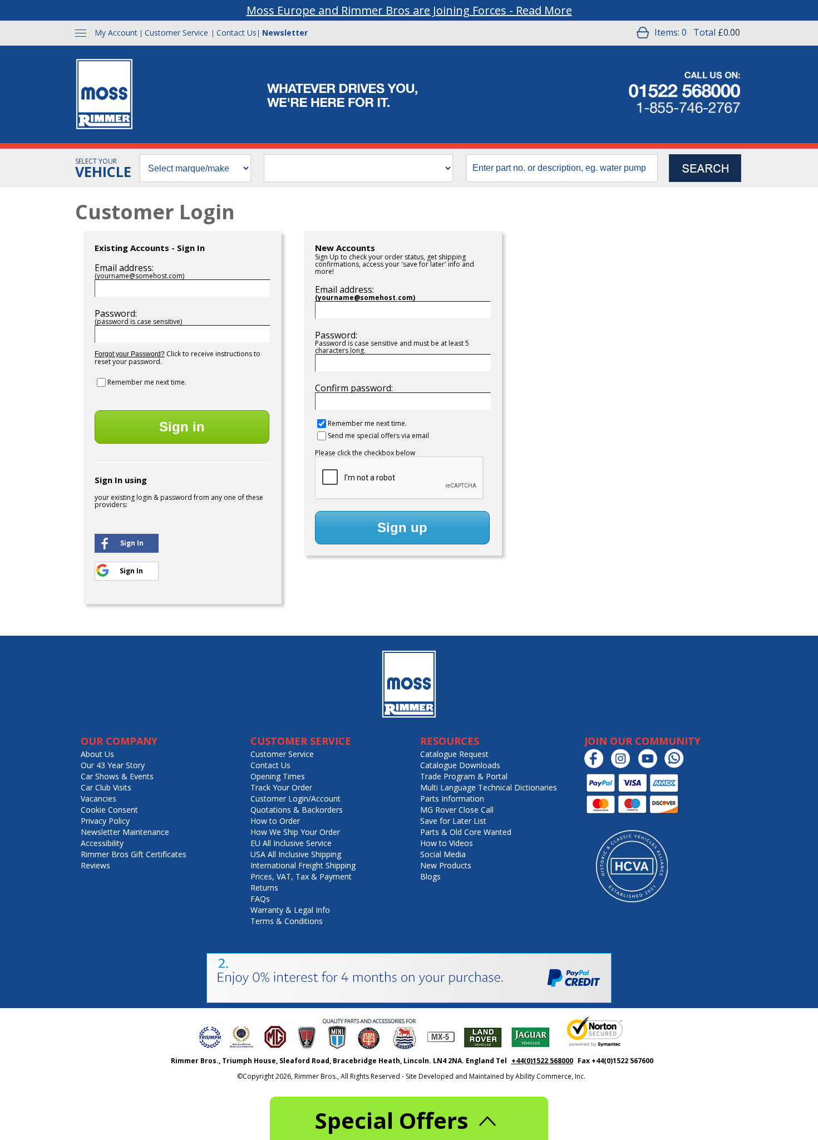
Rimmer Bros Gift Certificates (133, 854)
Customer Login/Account (295, 798)
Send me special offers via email (378, 435)
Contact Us (236, 32)
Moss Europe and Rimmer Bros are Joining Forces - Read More (409, 10)
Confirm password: (354, 388)
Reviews (95, 865)
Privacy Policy (105, 820)
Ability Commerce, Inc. (550, 1076)
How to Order (275, 820)
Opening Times (277, 776)
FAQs (260, 898)
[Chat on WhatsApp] (676, 765)
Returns (264, 887)
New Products (445, 865)
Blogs (430, 876)
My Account (116, 32)
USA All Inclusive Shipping (295, 854)
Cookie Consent (109, 809)
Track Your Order (281, 787)
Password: (116, 313)
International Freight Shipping (303, 865)
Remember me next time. (146, 382)
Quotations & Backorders (296, 809)
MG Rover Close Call (457, 809)
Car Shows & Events (117, 776)
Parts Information (452, 798)
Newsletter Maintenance (125, 832)
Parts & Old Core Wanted (465, 832)
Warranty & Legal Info (290, 910)
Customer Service (176, 32)
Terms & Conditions (286, 921)
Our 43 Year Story (113, 765)
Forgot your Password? (130, 354)
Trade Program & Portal (463, 776)
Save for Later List (453, 820)
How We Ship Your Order (295, 832)
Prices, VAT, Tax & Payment (301, 876)
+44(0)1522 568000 (542, 1060)
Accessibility (102, 843)
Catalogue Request (454, 754)
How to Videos (446, 843)
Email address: (124, 268)
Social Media (443, 854)
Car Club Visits (106, 787)
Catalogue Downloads (460, 765)
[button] (127, 542)
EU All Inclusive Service (291, 843)
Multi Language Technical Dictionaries (488, 787)
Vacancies (98, 798)
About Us (97, 754)
